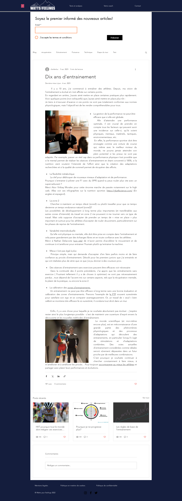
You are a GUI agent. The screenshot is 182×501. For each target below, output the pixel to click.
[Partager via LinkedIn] (58, 376)
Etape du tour (102, 52)
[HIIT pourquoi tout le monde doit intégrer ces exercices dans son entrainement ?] (51, 412)
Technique (88, 52)
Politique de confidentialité (106, 485)
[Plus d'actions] (135, 69)
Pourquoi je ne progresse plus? (88, 428)
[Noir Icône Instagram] (85, 493)
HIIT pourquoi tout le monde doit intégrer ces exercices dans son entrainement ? (50, 428)
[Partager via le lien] (64, 376)
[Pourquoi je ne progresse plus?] (91, 412)
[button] (146, 52)
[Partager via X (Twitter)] (52, 376)
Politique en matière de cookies (73, 485)
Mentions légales (41, 485)
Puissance (75, 52)
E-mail (37, 25)
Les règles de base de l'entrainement (127, 428)
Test (114, 52)
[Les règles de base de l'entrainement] (131, 412)
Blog (34, 52)
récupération (46, 52)
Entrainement (61, 52)
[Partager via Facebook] (46, 376)
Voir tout (146, 398)
